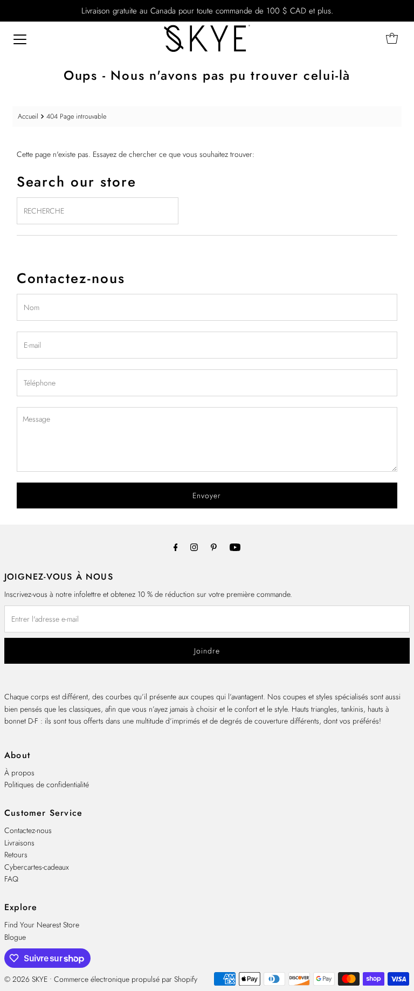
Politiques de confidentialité (46, 784)
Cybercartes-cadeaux (36, 867)
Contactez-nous (28, 830)
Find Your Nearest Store (41, 924)
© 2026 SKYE (25, 979)
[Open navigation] (19, 38)
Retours (15, 854)
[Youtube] (235, 547)
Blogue (15, 937)
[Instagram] (194, 547)
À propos (19, 772)
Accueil (28, 116)
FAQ (11, 878)
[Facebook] (176, 547)
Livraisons (19, 842)
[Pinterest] (214, 547)
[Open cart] (392, 38)
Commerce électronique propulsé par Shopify (125, 979)
